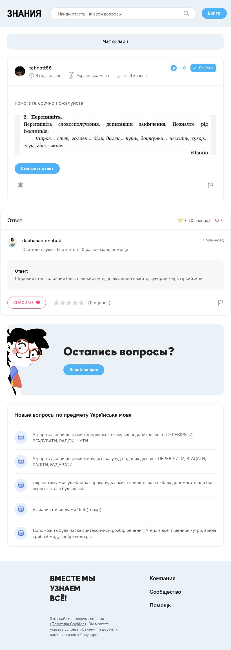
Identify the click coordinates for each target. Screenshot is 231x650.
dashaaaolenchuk (41, 240)
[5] (81, 302)
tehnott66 (40, 67)
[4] (75, 302)
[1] (56, 302)
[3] (69, 302)
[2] (62, 302)
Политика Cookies (68, 623)
